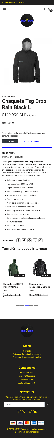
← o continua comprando (31, 141)
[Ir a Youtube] (35, 412)
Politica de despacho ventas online (27, 357)
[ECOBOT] (27, 20)
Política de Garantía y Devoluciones (27, 354)
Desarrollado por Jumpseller (26, 432)
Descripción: (8, 153)
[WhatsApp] (30, 412)
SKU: (4, 123)
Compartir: (7, 241)
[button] (18, 305)
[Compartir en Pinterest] (29, 240)
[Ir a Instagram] (24, 412)
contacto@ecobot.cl (27, 372)
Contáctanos (10, 141)
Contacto (27, 351)
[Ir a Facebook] (19, 412)
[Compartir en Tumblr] (35, 240)
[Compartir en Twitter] (24, 240)
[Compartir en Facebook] (18, 240)
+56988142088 (27, 379)
